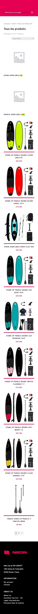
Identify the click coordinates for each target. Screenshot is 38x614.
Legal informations (12, 600)
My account (8, 582)
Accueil (7, 24)
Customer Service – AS (13, 598)
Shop (14, 24)
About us (7, 595)
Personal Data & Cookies (14, 603)
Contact (7, 585)
